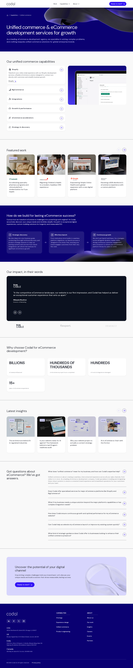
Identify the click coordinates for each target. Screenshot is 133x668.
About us (90, 618)
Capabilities (64, 4)
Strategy (59, 618)
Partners (90, 641)
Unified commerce (62, 627)
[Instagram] (24, 621)
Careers (89, 631)
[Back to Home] (7, 15)
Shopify (11, 81)
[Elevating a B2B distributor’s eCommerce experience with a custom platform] (112, 164)
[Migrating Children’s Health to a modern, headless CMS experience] (51, 164)
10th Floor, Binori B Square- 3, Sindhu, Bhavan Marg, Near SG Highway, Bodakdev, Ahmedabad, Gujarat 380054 (24, 644)
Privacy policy (36, 663)
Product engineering (63, 631)
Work (55, 4)
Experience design (62, 622)
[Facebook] (14, 621)
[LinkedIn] (9, 621)
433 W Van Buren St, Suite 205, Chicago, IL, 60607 (21, 630)
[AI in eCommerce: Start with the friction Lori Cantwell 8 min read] (112, 426)
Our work (90, 622)
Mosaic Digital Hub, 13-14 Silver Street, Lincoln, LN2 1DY (23, 637)
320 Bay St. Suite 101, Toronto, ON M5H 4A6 (19, 651)
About (75, 4)
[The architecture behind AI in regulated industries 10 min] (21, 426)
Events (89, 636)
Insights (89, 627)
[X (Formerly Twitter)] (19, 621)
